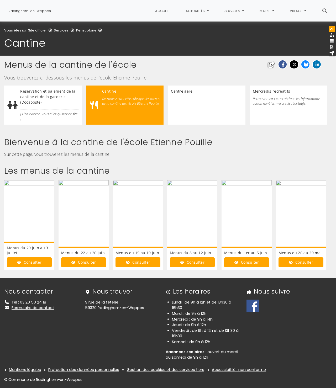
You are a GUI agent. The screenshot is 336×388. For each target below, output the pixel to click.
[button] (282, 64)
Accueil (162, 11)
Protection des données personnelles (83, 369)
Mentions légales (25, 369)
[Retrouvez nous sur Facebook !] (252, 305)
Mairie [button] (265, 11)
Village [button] (296, 11)
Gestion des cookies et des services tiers (165, 369)
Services (61, 30)
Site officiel (37, 30)
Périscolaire (86, 30)
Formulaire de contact (33, 307)
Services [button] (232, 11)
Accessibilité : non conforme (239, 369)
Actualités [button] (196, 11)
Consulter (32, 262)
